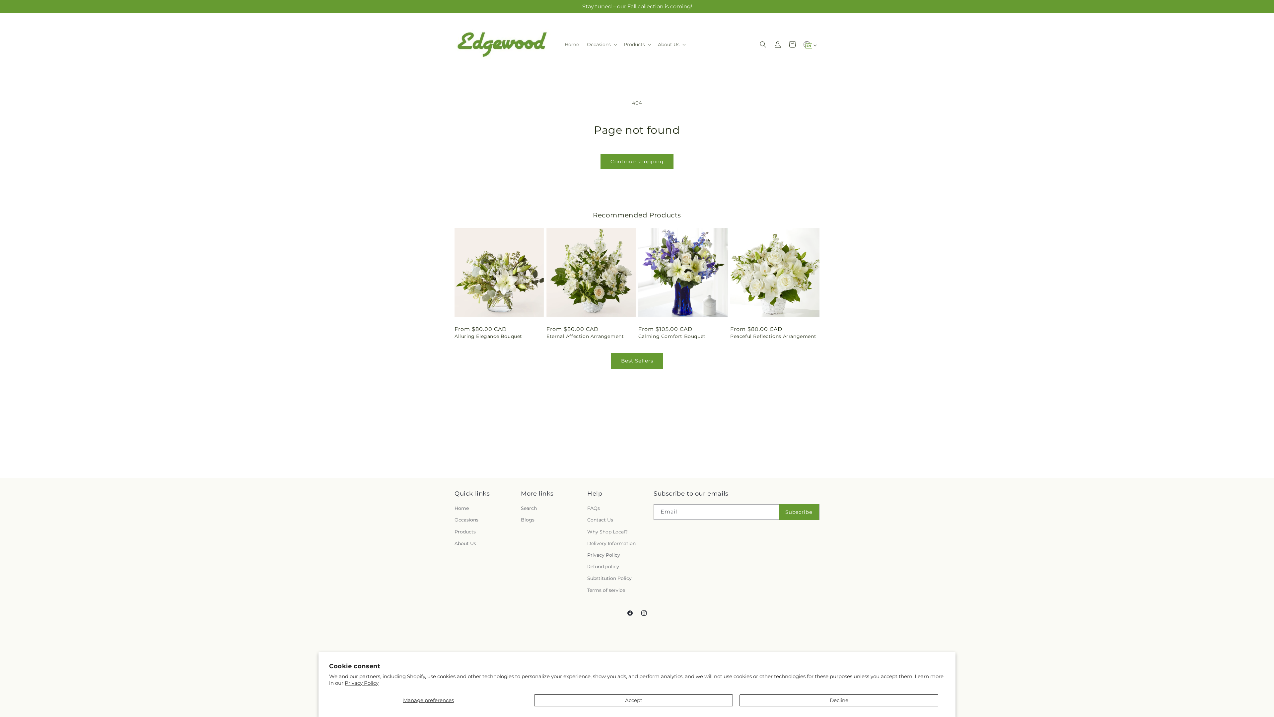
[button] (601, 44)
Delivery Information (611, 543)
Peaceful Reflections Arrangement (773, 336)
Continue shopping (637, 161)
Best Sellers (637, 361)
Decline (839, 700)
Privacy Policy (362, 683)
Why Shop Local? (607, 532)
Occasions (466, 520)
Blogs (527, 520)
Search (529, 508)
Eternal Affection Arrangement (585, 336)
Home (462, 508)
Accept (633, 700)
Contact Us (600, 520)
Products (465, 532)
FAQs (593, 508)
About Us (465, 543)
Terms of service (606, 590)
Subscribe (799, 512)
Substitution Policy (609, 578)
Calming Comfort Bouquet (672, 336)
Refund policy (603, 567)
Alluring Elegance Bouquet (488, 336)
